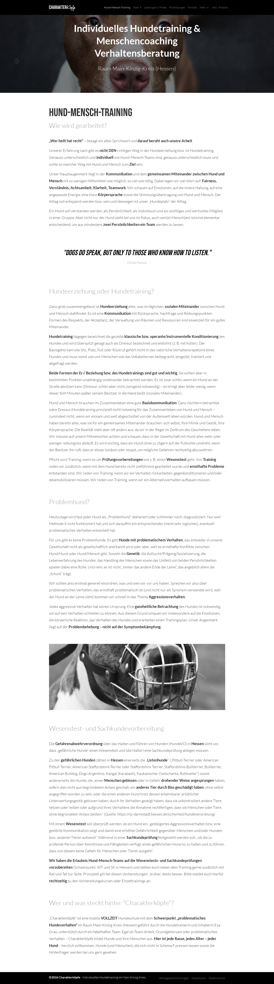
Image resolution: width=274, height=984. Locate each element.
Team (136, 7)
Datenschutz (217, 978)
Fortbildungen (177, 7)
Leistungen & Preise (155, 7)
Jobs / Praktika (219, 7)
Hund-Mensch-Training (117, 7)
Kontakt (192, 7)
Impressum (199, 978)
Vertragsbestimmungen (174, 978)
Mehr (203, 7)
